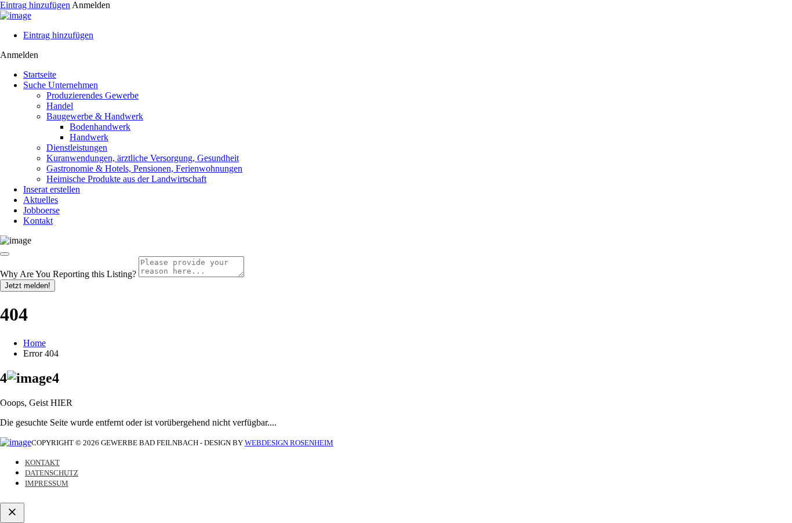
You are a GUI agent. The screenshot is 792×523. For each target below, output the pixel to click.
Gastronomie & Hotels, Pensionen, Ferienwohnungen (144, 168)
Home (34, 343)
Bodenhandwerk (100, 127)
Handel (59, 106)
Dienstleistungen (76, 147)
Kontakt (38, 221)
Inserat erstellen (51, 189)
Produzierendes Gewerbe (92, 95)
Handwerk (89, 137)
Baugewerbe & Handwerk (94, 116)
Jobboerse (41, 210)
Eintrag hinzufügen (35, 5)
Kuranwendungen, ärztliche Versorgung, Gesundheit (142, 158)
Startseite (39, 74)
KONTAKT (42, 462)
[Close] (4, 254)
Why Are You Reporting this (68, 274)
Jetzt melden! (27, 285)
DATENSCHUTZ (51, 472)
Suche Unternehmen (60, 85)
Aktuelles (40, 200)
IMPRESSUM (46, 483)
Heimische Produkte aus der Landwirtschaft (126, 179)
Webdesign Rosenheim (289, 442)
